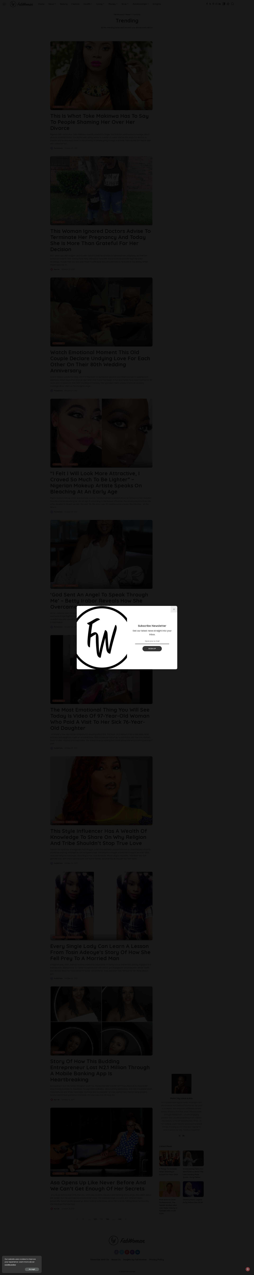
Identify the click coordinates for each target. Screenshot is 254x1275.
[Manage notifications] (248, 1269)
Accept (32, 1269)
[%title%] (174, 609)
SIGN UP (152, 649)
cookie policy (10, 1265)
